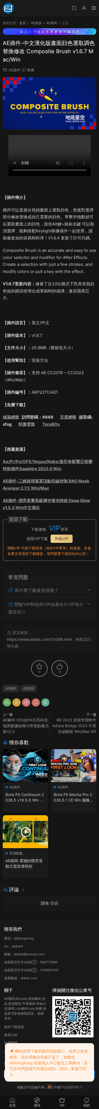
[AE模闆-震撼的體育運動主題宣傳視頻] (25, 831)
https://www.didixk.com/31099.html (39, 639)
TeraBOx (51, 424)
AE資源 (28, 688)
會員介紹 (10, 1035)
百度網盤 (68, 417)
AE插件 (14, 70)
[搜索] (74, 7)
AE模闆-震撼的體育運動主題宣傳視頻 (24, 863)
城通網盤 (11, 417)
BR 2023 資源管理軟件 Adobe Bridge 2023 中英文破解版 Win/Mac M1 (74, 726)
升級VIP (61, 538)
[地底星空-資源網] (8, 8)
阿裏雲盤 (26, 424)
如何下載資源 (14, 1027)
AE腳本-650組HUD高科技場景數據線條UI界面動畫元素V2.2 (26, 726)
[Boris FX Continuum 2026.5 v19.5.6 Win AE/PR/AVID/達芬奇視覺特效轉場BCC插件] (25, 765)
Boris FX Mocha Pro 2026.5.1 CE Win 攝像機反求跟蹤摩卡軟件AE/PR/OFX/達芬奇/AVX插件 (74, 797)
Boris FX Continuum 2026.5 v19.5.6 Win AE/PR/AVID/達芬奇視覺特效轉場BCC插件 (25, 797)
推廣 (30, 70)
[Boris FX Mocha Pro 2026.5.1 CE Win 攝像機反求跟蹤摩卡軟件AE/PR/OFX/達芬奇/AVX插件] (73, 765)
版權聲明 (10, 1043)
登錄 (54, 903)
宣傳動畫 (16, 853)
